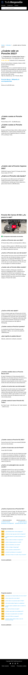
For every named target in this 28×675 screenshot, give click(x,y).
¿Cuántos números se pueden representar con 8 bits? (15, 537)
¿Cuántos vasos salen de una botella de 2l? (14, 611)
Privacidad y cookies (21, 666)
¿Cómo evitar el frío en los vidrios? (12, 598)
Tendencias (10, 5)
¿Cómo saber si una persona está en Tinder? (14, 600)
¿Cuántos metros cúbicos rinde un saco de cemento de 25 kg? (14, 619)
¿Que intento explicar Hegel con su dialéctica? (14, 603)
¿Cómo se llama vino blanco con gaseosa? (14, 539)
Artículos (3, 5)
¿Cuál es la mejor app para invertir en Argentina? (15, 534)
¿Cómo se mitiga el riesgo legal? (12, 547)
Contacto (13, 666)
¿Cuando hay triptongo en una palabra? (13, 552)
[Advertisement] (14, 27)
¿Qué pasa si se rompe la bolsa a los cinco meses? (16, 595)
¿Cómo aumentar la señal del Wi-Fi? (12, 549)
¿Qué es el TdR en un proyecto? (12, 616)
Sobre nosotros (5, 666)
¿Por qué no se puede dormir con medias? (14, 613)
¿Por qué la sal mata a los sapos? (12, 608)
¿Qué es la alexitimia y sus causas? (12, 544)
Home (2, 45)
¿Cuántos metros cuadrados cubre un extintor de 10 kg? (15, 606)
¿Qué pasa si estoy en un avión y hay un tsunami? (15, 554)
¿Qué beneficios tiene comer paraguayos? (14, 531)
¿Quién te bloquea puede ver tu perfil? (13, 542)
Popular (16, 5)
